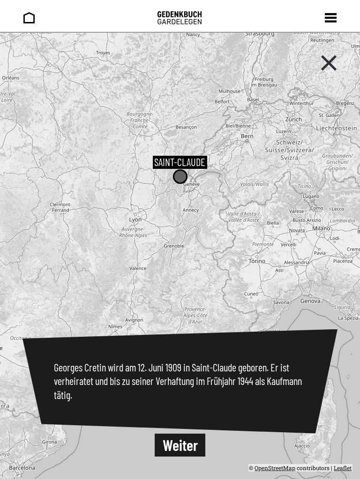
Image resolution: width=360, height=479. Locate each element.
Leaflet (343, 468)
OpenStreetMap (275, 468)
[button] (180, 176)
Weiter (180, 444)
